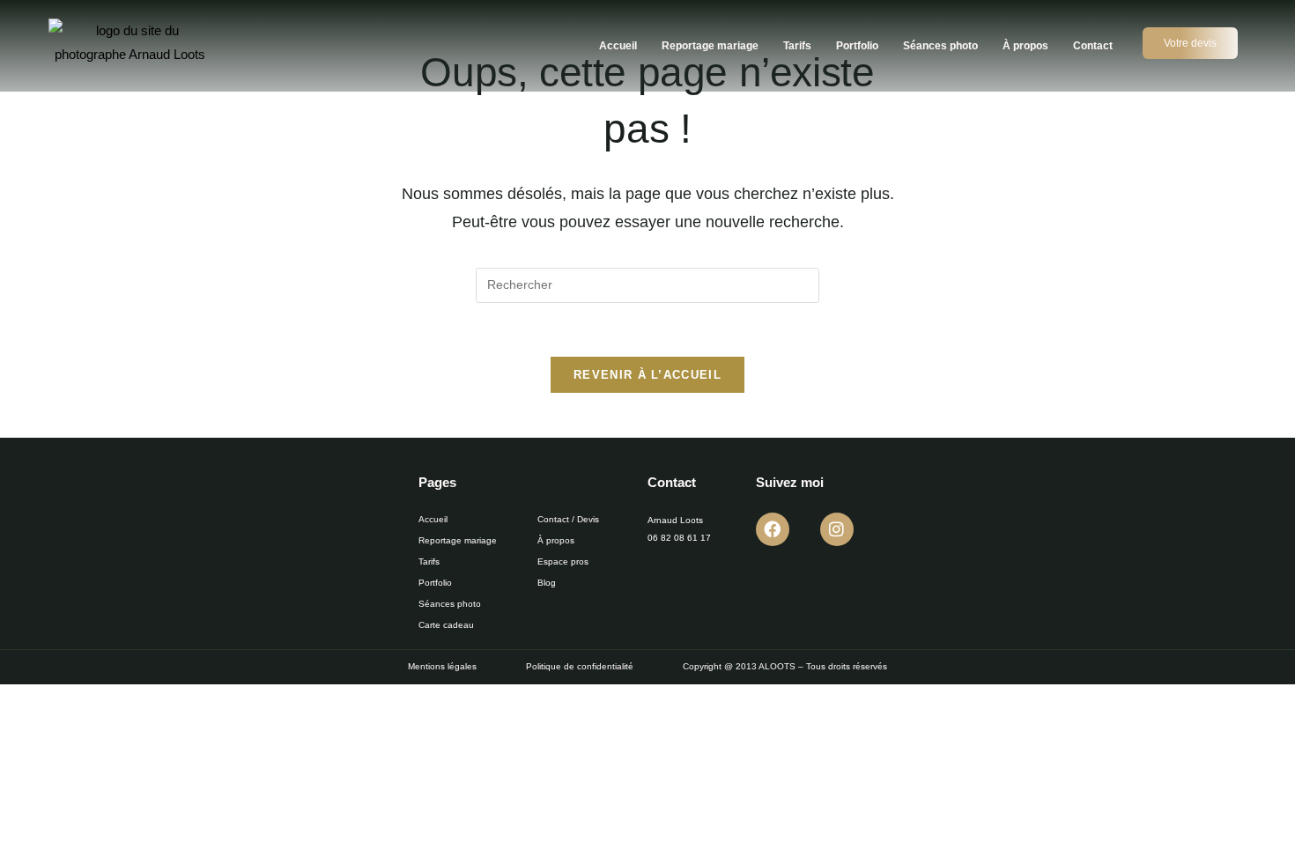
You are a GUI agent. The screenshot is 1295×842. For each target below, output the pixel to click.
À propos (1025, 46)
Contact (1093, 46)
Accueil (618, 46)
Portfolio (857, 46)
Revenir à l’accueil (648, 374)
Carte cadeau (446, 625)
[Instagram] (837, 529)
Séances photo (940, 46)
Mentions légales (442, 666)
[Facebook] (772, 529)
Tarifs (797, 46)
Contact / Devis (568, 519)
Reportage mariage (710, 46)
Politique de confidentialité (579, 666)
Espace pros (562, 561)
